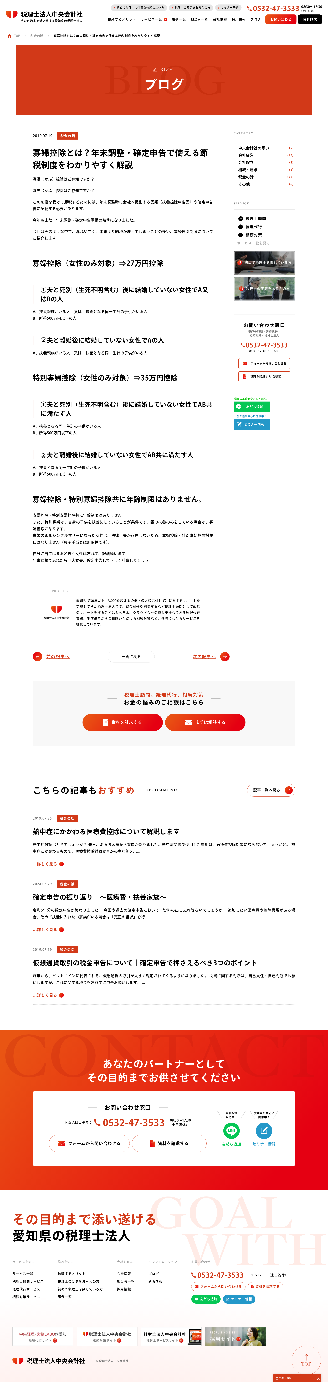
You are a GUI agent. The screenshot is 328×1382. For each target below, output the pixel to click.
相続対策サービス (26, 1296)
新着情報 (155, 1281)
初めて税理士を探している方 (80, 1289)
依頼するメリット (72, 1273)
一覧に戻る (131, 657)
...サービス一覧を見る (252, 243)
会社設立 (266, 162)
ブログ (153, 1273)
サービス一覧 (22, 1273)
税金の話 (266, 177)
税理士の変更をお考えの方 (79, 1281)
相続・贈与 (266, 170)
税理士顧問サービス (28, 1281)
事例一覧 (65, 1296)
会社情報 (124, 1273)
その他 (266, 184)
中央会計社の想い (266, 148)
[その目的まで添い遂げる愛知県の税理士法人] (44, 14)
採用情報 (124, 1289)
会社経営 (266, 155)
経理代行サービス (26, 1289)
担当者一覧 (125, 1281)
